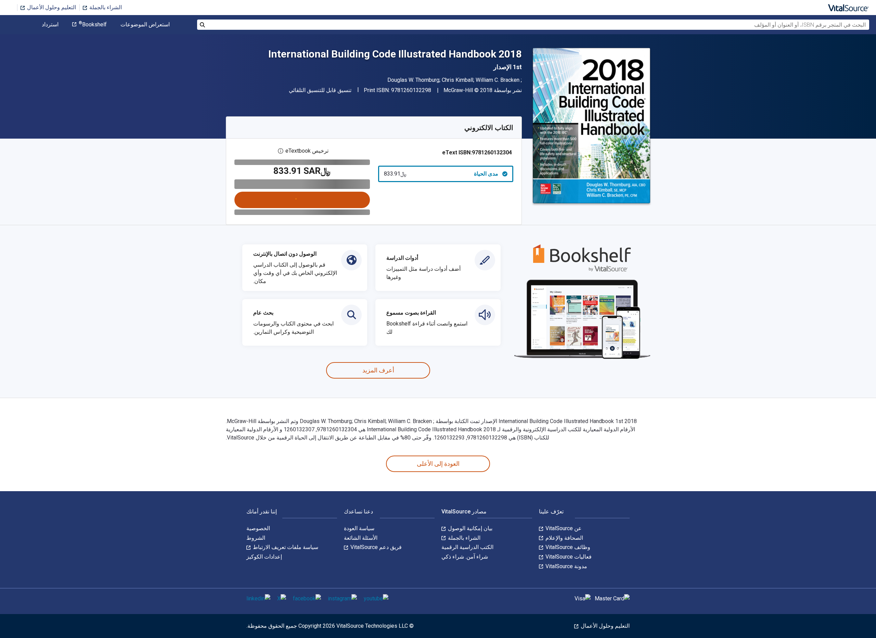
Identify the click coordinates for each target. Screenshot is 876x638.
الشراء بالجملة (105, 7)
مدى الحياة (441, 173)
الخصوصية (258, 528)
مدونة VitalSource (565, 566)
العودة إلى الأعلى (438, 463)
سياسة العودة (359, 528)
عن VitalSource (563, 528)
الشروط (255, 538)
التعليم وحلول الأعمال (51, 7)
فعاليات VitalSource (568, 556)
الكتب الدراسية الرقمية (467, 547)
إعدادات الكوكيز (264, 556)
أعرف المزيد (378, 370)
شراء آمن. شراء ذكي (464, 556)
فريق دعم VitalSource (375, 547)
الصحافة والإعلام (563, 538)
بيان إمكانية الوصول (469, 528)
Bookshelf (93, 24)
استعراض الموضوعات (145, 24)
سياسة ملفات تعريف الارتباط (285, 547)
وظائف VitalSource (567, 547)
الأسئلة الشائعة (360, 538)
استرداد (50, 24)
